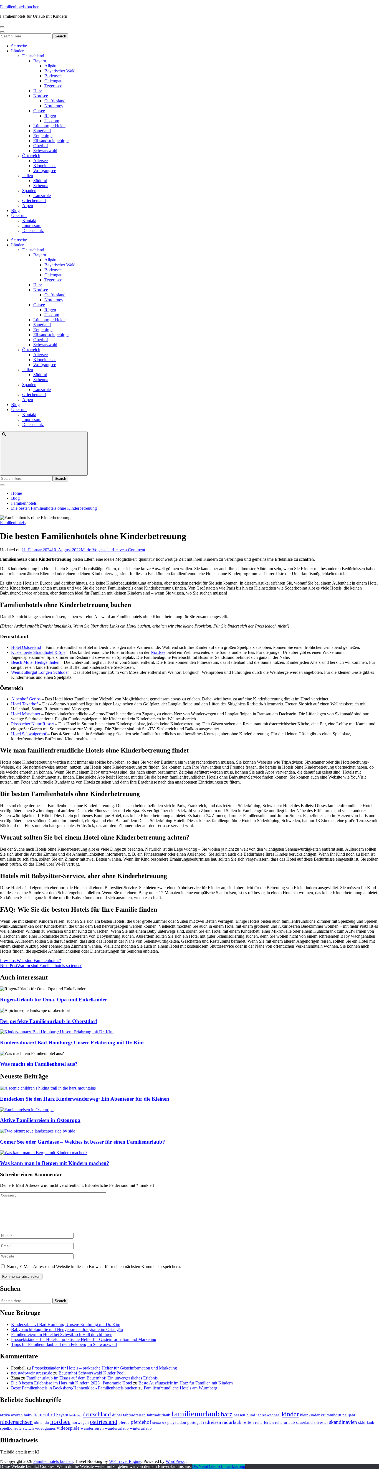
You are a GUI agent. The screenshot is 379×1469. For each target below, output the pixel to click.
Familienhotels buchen (19, 6)
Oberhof (40, 145)
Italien (27, 175)
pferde (124, 1422)
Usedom (51, 120)
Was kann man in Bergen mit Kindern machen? (54, 1163)
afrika (5, 1415)
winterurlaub (141, 1428)
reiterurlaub (285, 1422)
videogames (45, 1428)
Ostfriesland (54, 100)
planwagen (159, 1422)
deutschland (97, 1414)
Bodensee (53, 75)
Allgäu (50, 65)
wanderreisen (92, 1428)
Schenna (40, 185)
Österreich (31, 155)
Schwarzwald (45, 150)
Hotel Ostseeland (26, 647)
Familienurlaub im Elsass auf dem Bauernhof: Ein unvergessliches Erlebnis (92, 1378)
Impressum (31, 225)
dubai (117, 1415)
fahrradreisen (134, 1415)
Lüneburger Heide (49, 125)
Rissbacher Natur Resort (32, 723)
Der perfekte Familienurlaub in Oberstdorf (48, 1021)
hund (250, 1415)
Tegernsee (53, 85)
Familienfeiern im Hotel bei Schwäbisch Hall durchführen (61, 1334)
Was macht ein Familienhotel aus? (39, 1064)
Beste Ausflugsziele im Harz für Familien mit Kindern (185, 1383)
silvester (321, 1422)
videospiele (68, 1428)
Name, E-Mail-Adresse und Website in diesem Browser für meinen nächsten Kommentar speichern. (94, 1266)
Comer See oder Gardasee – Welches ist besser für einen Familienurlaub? (82, 1142)
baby (28, 1415)
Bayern (39, 60)
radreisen (212, 1422)
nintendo (41, 1422)
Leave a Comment (129, 549)
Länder (17, 51)
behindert (75, 1415)
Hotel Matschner (25, 713)
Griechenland (34, 200)
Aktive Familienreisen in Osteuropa (40, 1120)
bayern (62, 1415)
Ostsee (39, 110)
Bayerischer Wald (59, 70)
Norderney (53, 105)
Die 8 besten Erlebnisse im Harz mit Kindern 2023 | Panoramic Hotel (71, 1383)
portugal (194, 1422)
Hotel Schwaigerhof (28, 733)
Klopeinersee (44, 165)
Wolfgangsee (44, 170)
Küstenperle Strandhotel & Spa (38, 652)
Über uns (19, 215)
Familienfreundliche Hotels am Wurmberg (180, 1388)
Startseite (19, 46)
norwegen (80, 1422)
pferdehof (141, 1422)
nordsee (60, 1421)
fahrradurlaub (158, 1415)
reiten (248, 1422)
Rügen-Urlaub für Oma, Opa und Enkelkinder (53, 1000)
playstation (176, 1422)
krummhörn (331, 1415)
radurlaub (231, 1422)
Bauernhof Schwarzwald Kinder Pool (92, 1373)
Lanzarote (42, 195)
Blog (15, 210)
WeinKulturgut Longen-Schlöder (40, 672)
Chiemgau (53, 80)
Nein (202, 1466)
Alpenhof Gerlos (26, 699)
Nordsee (40, 95)
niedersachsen (16, 1422)
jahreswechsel (268, 1415)
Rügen (50, 115)
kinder (290, 1414)
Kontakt (29, 220)
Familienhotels (13, 522)
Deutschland (33, 55)
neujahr (348, 1415)
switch (28, 1428)
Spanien (29, 190)
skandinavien (343, 1422)
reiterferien (264, 1422)
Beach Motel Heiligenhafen (35, 662)
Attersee (40, 160)
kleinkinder (310, 1415)
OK (195, 1466)
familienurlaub (195, 1413)
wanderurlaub (117, 1428)
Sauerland (42, 130)
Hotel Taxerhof (24, 704)
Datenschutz (33, 230)
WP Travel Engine (125, 1461)
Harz (37, 90)
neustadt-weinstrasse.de (31, 1373)
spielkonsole (11, 1428)
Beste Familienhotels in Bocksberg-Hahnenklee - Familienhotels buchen (74, 1388)
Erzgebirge (42, 135)
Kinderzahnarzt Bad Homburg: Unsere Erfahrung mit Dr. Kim (72, 1042)
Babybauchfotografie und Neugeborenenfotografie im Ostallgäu (67, 1329)
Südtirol (40, 180)
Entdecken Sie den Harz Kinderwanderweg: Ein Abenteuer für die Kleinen (84, 1099)
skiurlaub (366, 1422)
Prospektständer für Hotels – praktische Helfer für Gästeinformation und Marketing (83, 1339)
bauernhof (44, 1414)
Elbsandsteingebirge (51, 140)
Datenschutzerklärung (226, 1466)
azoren (17, 1415)
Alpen (27, 205)
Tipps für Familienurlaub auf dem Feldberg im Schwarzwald (64, 1344)
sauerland (304, 1422)
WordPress (175, 1461)
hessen (239, 1415)
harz (227, 1414)
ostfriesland (103, 1422)
